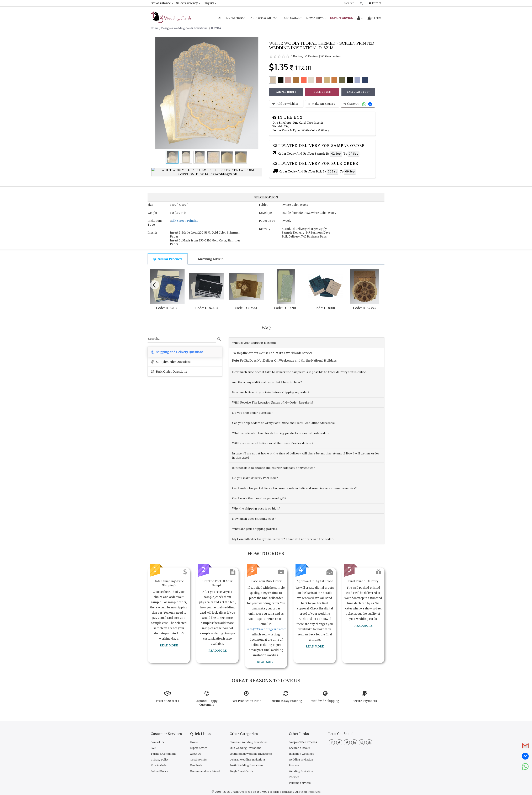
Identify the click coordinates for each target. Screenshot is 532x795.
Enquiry (209, 3)
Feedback (196, 765)
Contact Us (157, 742)
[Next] (377, 283)
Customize (291, 18)
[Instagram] (361, 742)
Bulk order (322, 92)
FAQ (153, 747)
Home (194, 742)
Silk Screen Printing (184, 221)
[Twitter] (339, 742)
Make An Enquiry (323, 104)
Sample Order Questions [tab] (173, 362)
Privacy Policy (160, 759)
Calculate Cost (358, 92)
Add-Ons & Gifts (263, 18)
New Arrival (315, 18)
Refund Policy (159, 771)
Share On (353, 104)
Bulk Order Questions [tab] (171, 371)
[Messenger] (370, 104)
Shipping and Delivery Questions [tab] (179, 352)
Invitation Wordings (301, 753)
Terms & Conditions (163, 753)
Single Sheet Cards (241, 771)
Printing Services (300, 782)
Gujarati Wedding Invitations (248, 759)
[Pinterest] (346, 742)
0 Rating (297, 56)
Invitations (234, 18)
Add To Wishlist (287, 104)
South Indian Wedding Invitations (251, 753)
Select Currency (187, 3)
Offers (376, 3)
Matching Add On (211, 259)
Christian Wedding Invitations (248, 742)
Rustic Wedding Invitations (246, 765)
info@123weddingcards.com (266, 629)
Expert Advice (198, 747)
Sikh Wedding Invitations (245, 747)
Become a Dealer (299, 747)
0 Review (311, 56)
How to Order (159, 765)
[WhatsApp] (364, 104)
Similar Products (170, 259)
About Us (195, 753)
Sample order (286, 92)
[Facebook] (331, 742)
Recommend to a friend (205, 771)
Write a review (331, 56)
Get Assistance (161, 3)
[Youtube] (369, 742)
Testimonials (198, 759)
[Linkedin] (354, 742)
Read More (169, 645)
